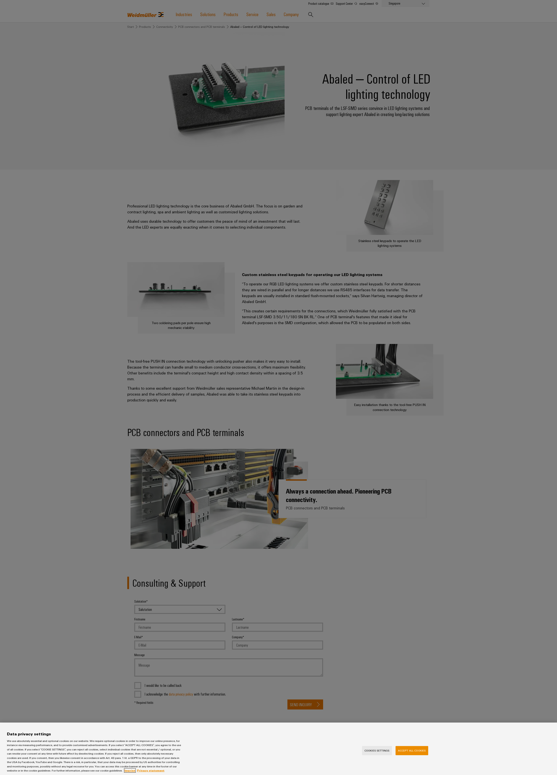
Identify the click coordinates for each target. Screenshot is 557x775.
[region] (278, 749)
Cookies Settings (376, 750)
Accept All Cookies (412, 750)
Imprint (129, 770)
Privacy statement (150, 770)
